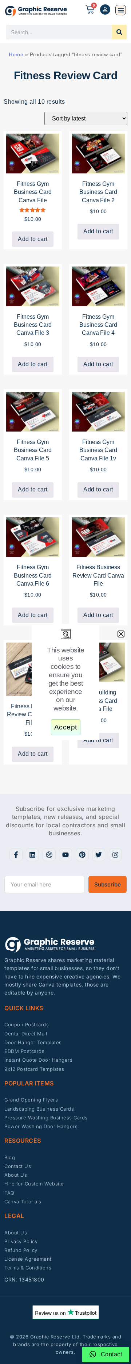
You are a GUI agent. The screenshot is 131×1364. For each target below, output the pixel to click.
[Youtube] (65, 854)
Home (16, 54)
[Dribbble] (49, 854)
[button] (120, 10)
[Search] (119, 32)
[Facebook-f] (16, 854)
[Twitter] (98, 854)
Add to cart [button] (33, 239)
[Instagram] (115, 854)
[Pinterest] (82, 854)
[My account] (105, 9)
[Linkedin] (32, 854)
